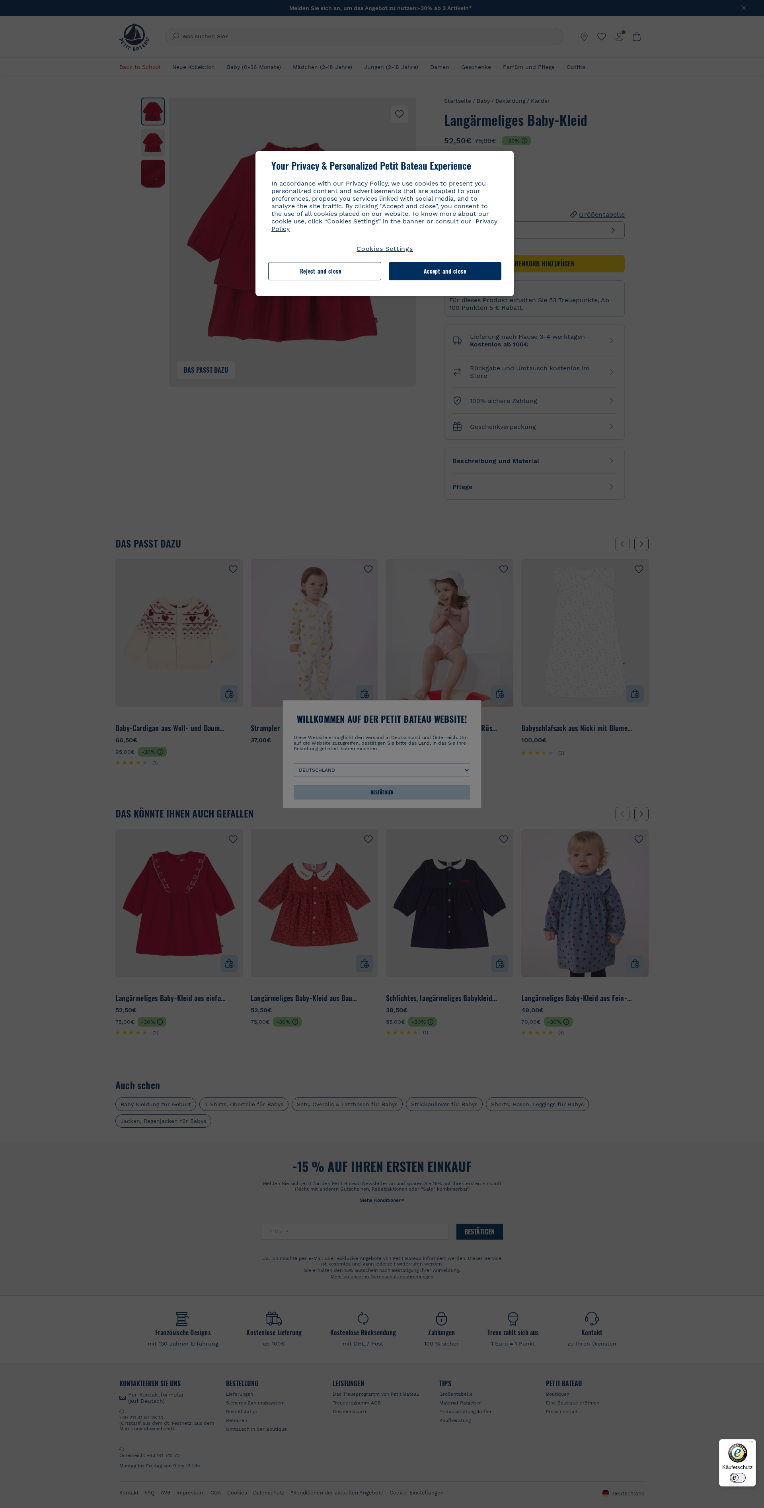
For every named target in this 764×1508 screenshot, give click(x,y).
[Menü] (751, 1444)
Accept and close (445, 271)
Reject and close (320, 271)
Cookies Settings (385, 248)
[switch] (738, 1478)
